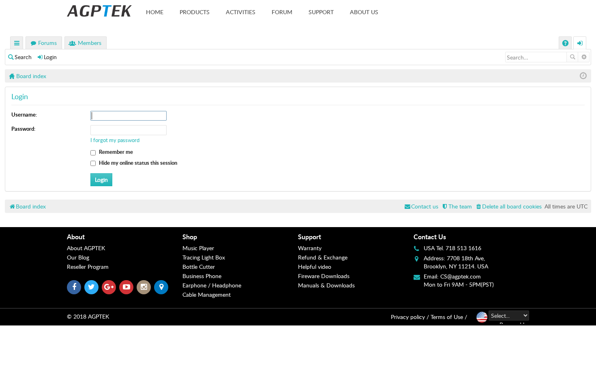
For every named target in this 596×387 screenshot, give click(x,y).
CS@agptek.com (460, 276)
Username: (24, 114)
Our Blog (78, 257)
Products (195, 12)
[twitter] (91, 287)
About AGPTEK (86, 248)
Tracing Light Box (203, 257)
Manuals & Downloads (326, 285)
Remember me (115, 151)
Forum (282, 12)
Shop (189, 236)
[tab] (124, 236)
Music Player (198, 248)
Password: (23, 128)
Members (89, 43)
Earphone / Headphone (211, 285)
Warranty (310, 248)
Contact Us (430, 236)
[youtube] (126, 287)
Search (23, 57)
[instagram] (144, 287)
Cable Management (206, 294)
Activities (240, 12)
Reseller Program (88, 266)
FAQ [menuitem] (566, 44)
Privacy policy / (410, 317)
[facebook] (74, 287)
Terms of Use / (449, 317)
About (76, 236)
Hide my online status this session (137, 162)
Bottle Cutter (198, 266)
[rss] (161, 287)
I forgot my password (114, 140)
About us (364, 12)
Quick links (17, 44)
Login (50, 57)
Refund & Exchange (322, 257)
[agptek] (99, 11)
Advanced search (583, 57)
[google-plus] (109, 287)
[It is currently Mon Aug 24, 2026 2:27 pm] (583, 76)
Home (154, 12)
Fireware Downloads (323, 276)
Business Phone (201, 276)
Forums (47, 43)
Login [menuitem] (580, 44)
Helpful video (314, 266)
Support (321, 12)
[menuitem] (508, 206)
